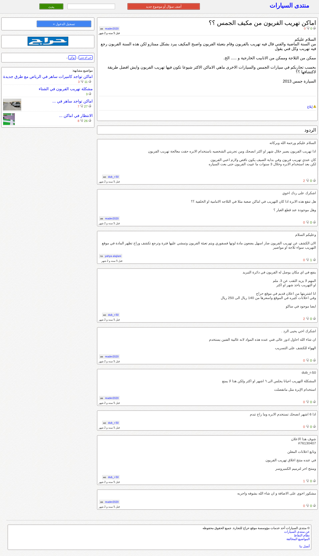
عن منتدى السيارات (297, 531)
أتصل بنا (304, 546)
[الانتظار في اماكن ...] (9, 124)
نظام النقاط (302, 535)
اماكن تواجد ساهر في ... (72, 101)
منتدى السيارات (289, 5)
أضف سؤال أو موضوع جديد (163, 6)
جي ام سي (86, 57)
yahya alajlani (110, 256)
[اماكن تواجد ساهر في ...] (12, 109)
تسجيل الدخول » (64, 24)
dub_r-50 (111, 176)
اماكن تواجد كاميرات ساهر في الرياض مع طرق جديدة (48, 76)
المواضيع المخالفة (298, 539)
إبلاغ (310, 106)
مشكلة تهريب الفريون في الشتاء (66, 89)
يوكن (72, 57)
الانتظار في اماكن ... (76, 115)
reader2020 (109, 28)
